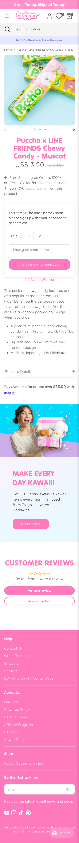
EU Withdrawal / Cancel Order (29, 678)
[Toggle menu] (7, 16)
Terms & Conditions (33, 831)
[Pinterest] (28, 812)
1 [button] (34, 129)
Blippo (31, 827)
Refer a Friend (16, 717)
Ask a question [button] (39, 601)
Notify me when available (39, 264)
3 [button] (45, 129)
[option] (39, 40)
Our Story (12, 702)
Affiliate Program (18, 724)
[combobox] (33, 29)
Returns (10, 671)
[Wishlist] (59, 16)
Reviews (11, 732)
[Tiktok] (21, 812)
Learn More (30, 524)
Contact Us (13, 648)
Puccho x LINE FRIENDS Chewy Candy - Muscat (45, 49)
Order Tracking (17, 655)
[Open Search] (7, 29)
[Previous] (5, 129)
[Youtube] (6, 812)
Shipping (11, 663)
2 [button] (40, 129)
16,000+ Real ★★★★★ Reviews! (39, 40)
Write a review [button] (39, 590)
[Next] (73, 129)
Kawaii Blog (14, 739)
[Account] (49, 14)
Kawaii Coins (35, 188)
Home (8, 49)
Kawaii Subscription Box (24, 763)
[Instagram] (13, 812)
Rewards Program (19, 709)
